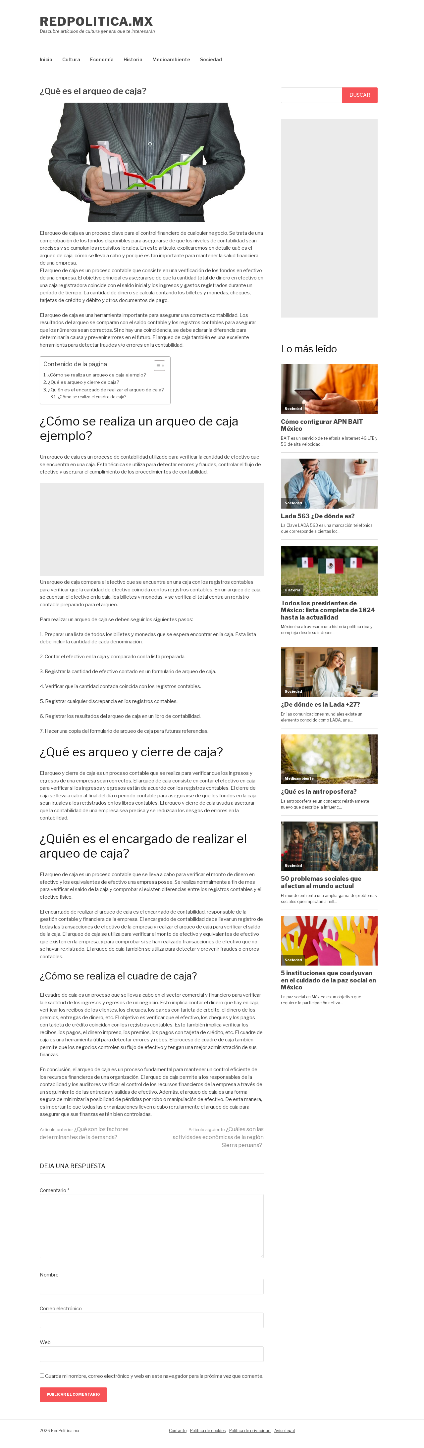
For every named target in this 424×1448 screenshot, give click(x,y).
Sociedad (211, 59)
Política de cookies (208, 1430)
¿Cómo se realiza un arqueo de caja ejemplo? (96, 374)
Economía (102, 59)
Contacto (177, 1430)
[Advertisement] (152, 529)
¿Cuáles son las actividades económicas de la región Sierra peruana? (218, 1137)
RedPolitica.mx (96, 21)
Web (45, 1342)
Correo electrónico (61, 1309)
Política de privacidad (250, 1430)
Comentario (54, 1190)
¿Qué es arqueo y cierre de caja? (83, 382)
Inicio (46, 59)
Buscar (359, 95)
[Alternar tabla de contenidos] (156, 365)
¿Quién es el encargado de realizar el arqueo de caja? (106, 389)
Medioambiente (171, 59)
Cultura (71, 59)
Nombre (49, 1275)
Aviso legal (284, 1430)
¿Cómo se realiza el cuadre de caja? (92, 396)
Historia (133, 59)
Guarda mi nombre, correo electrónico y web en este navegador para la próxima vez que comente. (154, 1376)
